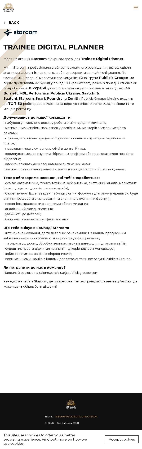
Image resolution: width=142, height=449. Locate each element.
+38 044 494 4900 (68, 423)
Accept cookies (122, 439)
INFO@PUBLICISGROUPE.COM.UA (76, 416)
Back (14, 23)
